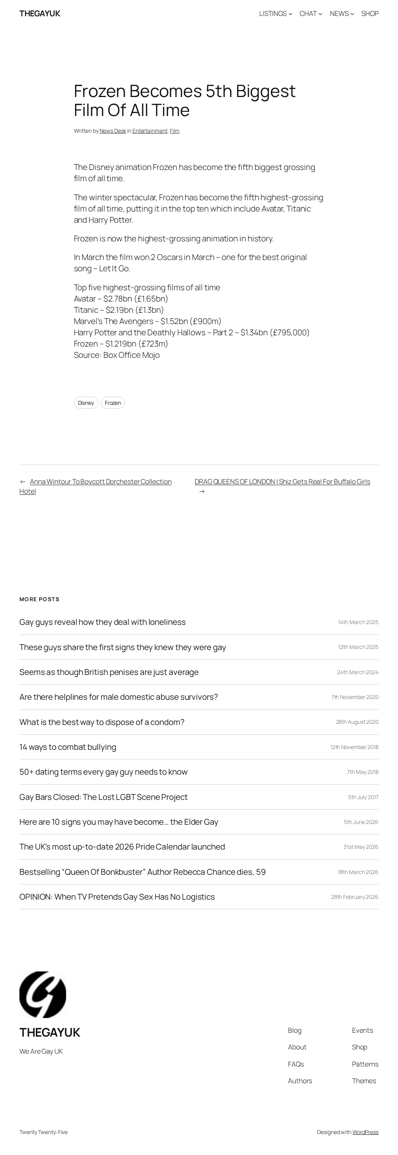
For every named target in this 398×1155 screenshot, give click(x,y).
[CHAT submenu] (320, 13)
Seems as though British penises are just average (109, 672)
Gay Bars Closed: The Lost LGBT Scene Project (103, 797)
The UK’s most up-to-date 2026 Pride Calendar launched (122, 846)
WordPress (366, 1132)
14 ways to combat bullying (67, 746)
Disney (86, 402)
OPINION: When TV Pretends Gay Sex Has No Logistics (117, 896)
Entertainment (150, 130)
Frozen (113, 402)
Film (175, 130)
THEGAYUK (39, 13)
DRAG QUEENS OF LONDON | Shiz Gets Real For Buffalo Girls (282, 481)
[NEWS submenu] (352, 13)
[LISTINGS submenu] (290, 13)
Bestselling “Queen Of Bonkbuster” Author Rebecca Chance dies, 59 (142, 871)
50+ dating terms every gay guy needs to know (103, 771)
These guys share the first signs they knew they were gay (122, 647)
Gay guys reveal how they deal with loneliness (102, 621)
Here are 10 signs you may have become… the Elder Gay (118, 821)
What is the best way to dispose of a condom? (102, 722)
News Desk (113, 130)
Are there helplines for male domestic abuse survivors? (118, 696)
